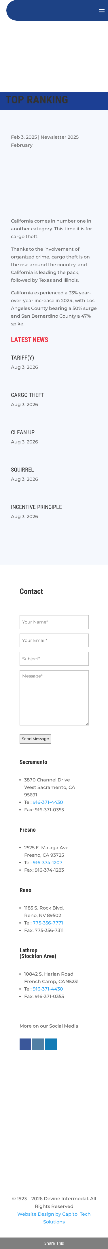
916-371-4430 (48, 802)
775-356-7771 (48, 923)
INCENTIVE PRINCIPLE (36, 506)
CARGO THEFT (27, 394)
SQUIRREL (22, 469)
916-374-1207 (47, 862)
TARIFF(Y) (22, 357)
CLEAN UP (23, 432)
